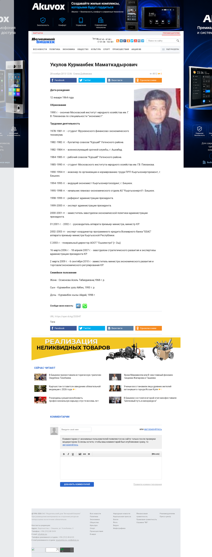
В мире (93, 534)
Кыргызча (38, 33)
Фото (115, 522)
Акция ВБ (136, 49)
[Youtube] (135, 40)
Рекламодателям (171, 33)
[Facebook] (124, 40)
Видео (116, 525)
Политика (54, 49)
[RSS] (117, 40)
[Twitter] (132, 40)
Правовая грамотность (146, 520)
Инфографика (119, 528)
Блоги (115, 520)
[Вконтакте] (121, 40)
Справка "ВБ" (142, 522)
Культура (96, 49)
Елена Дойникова (83, 73)
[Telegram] (142, 40)
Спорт (106, 49)
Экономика (69, 49)
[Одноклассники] (128, 40)
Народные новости (121, 514)
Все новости (40, 49)
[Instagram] (139, 40)
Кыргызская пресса (122, 517)
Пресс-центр (165, 517)
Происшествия (121, 49)
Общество (82, 49)
